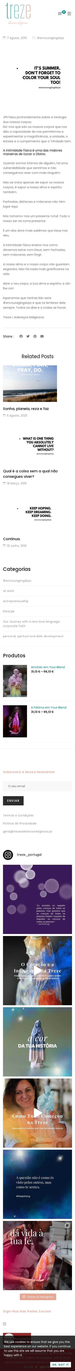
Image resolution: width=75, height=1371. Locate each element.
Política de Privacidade (20, 823)
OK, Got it (60, 1364)
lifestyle (9, 611)
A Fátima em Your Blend (48, 707)
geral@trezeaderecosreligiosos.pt (27, 831)
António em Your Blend (48, 667)
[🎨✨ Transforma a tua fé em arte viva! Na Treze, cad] (37, 1255)
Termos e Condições (18, 815)
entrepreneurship (16, 601)
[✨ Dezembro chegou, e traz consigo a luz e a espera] (37, 899)
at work (8, 591)
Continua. (11, 538)
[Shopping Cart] (60, 13)
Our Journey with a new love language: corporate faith (31, 624)
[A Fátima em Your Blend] (15, 707)
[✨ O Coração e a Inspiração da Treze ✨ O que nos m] (37, 970)
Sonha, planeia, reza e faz (26, 408)
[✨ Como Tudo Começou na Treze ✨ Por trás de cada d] (37, 1113)
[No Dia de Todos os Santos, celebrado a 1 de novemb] (37, 1184)
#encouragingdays (50, 38)
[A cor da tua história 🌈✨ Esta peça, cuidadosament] (37, 1041)
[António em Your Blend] (15, 667)
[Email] (42, 336)
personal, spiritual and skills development (33, 636)
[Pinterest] (35, 336)
